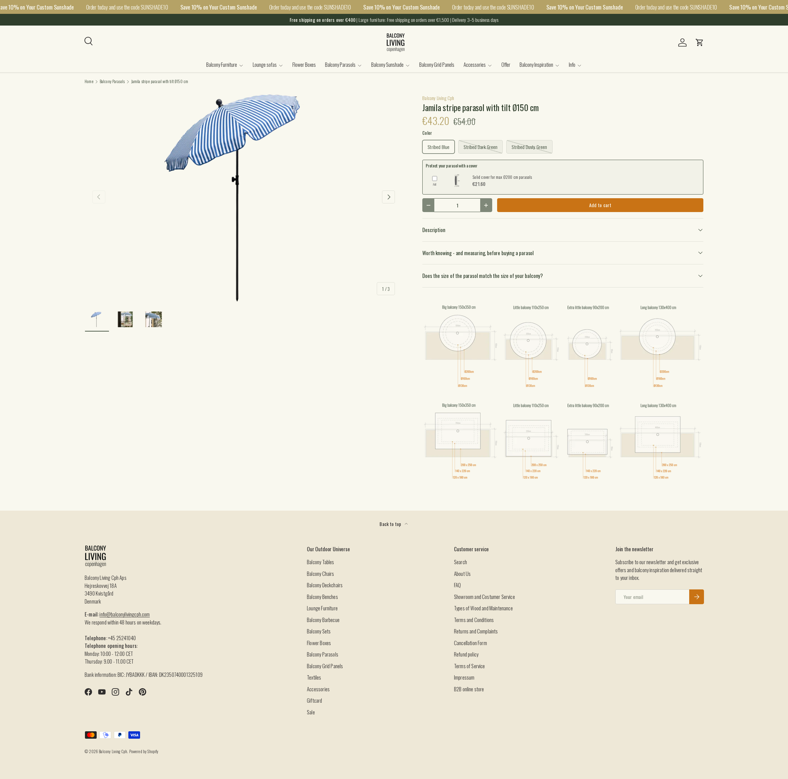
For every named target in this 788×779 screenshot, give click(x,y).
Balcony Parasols (340, 64)
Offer (505, 64)
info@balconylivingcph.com (124, 614)
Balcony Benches (322, 596)
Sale (311, 712)
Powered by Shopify (144, 751)
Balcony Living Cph (438, 97)
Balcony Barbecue (323, 620)
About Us (462, 573)
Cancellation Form (470, 643)
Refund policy (466, 654)
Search (460, 562)
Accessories (475, 64)
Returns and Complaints (476, 631)
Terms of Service (469, 666)
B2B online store (469, 689)
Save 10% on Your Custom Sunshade (218, 7)
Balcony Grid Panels (436, 64)
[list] (243, 197)
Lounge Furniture (322, 608)
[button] (699, 42)
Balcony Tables (320, 562)
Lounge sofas (265, 64)
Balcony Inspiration (536, 64)
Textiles (314, 677)
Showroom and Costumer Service (484, 596)
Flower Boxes (304, 64)
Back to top (391, 523)
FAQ (457, 585)
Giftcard (314, 700)
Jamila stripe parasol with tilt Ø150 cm (159, 82)
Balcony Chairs (320, 573)
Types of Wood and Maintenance (483, 608)
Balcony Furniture (221, 64)
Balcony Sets (319, 631)
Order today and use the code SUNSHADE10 (127, 6)
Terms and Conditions (474, 620)
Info (572, 64)
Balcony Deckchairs (325, 585)
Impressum (464, 677)
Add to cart (600, 205)
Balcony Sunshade (387, 64)
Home (89, 82)
